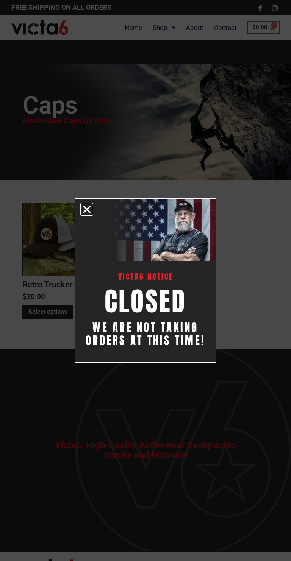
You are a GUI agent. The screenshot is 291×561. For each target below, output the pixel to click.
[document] (145, 280)
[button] (86, 209)
